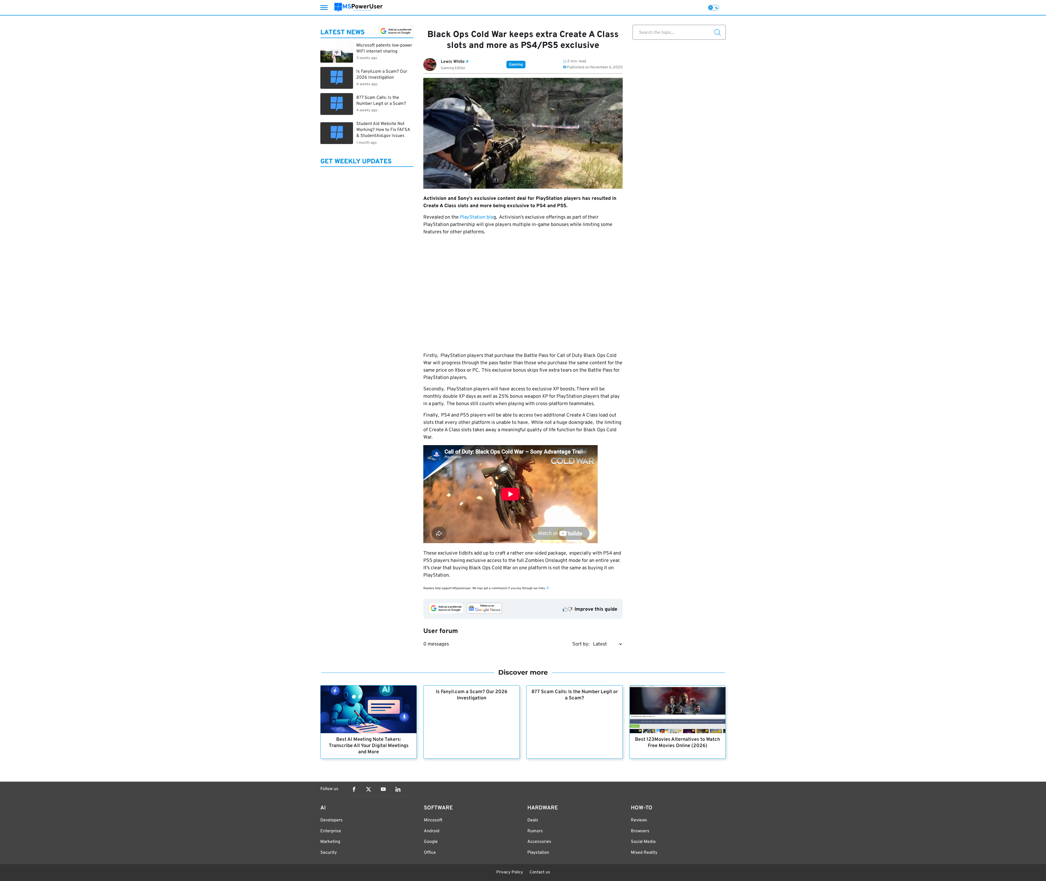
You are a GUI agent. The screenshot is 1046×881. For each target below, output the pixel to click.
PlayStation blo (476, 217)
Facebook (353, 789)
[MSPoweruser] (358, 7)
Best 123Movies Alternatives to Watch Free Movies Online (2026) (677, 742)
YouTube (383, 789)
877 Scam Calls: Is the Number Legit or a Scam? (574, 695)
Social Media (643, 842)
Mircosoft (433, 820)
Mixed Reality (644, 852)
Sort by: (580, 644)
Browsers (640, 831)
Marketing (330, 842)
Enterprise (330, 831)
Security (328, 852)
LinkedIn (398, 789)
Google (431, 842)
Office (430, 852)
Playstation (538, 852)
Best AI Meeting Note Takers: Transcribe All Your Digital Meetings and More (369, 745)
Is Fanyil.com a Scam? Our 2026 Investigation (471, 695)
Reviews (639, 820)
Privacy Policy (509, 872)
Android (431, 831)
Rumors (535, 831)
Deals (532, 820)
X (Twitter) (368, 789)
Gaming (516, 64)
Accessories (539, 842)
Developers (331, 820)
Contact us (540, 872)
